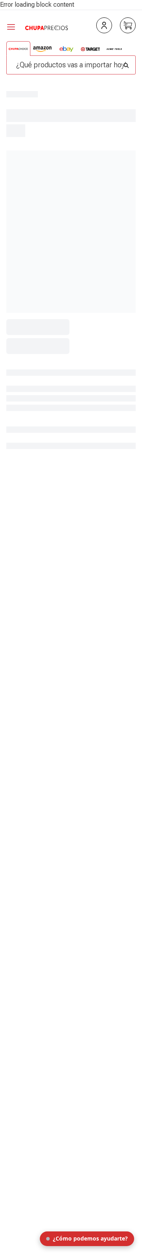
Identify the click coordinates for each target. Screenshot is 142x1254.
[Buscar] (126, 63)
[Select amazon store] (42, 49)
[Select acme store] (114, 49)
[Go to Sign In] (104, 25)
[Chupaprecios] (46, 26)
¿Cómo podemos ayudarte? (90, 1238)
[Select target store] (90, 49)
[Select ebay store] (66, 49)
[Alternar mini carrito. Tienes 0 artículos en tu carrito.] (128, 25)
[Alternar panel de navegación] (15, 26)
